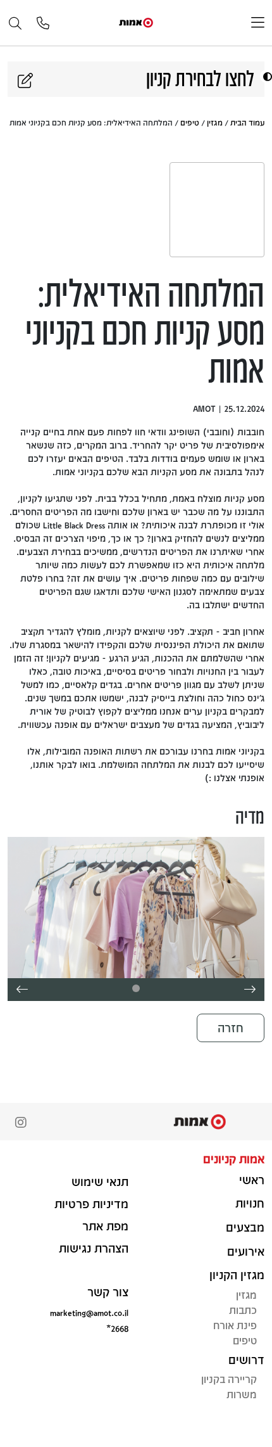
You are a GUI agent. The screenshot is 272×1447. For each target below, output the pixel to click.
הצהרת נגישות (93, 1248)
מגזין (215, 122)
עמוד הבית (247, 122)
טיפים (189, 122)
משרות (241, 1394)
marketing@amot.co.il (89, 1312)
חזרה (231, 1028)
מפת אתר (105, 1226)
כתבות (243, 1310)
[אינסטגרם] (21, 1123)
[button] (266, 76)
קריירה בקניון (229, 1379)
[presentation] (249, 989)
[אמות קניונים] (136, 21)
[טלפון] (43, 24)
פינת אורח (235, 1325)
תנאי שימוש (99, 1182)
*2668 (117, 1328)
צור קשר (107, 1292)
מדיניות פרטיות (91, 1204)
